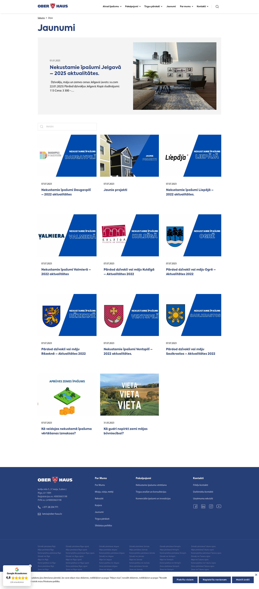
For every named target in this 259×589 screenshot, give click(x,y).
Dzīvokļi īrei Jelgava (106, 556)
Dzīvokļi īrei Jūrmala (136, 556)
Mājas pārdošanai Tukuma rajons (202, 550)
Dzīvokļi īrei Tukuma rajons (200, 556)
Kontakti (201, 7)
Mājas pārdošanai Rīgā (46, 550)
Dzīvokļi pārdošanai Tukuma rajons (203, 546)
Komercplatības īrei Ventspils (170, 563)
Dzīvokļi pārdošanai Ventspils (170, 546)
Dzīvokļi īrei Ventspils (167, 556)
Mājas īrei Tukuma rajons (199, 560)
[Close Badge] (30, 566)
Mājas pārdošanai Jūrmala (138, 550)
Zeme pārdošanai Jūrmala (138, 566)
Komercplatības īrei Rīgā (46, 563)
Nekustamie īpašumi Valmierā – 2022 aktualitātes (66, 272)
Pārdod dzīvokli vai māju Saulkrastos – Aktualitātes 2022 (190, 351)
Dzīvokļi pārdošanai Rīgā (46, 546)
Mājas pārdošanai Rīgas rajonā (76, 550)
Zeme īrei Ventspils (167, 570)
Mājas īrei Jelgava (105, 560)
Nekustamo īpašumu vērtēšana (151, 485)
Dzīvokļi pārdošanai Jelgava (109, 546)
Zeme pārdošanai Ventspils (169, 566)
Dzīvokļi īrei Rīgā (44, 556)
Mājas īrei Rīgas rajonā (74, 560)
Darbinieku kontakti (203, 492)
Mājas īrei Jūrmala (135, 560)
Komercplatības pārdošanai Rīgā (49, 553)
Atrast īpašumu (111, 7)
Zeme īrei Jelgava (105, 570)
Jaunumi (171, 7)
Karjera (98, 505)
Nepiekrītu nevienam (215, 580)
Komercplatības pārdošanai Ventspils (173, 553)
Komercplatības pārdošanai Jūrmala (142, 553)
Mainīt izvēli (243, 580)
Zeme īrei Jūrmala (135, 570)
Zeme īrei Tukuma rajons (200, 570)
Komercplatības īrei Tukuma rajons (203, 563)
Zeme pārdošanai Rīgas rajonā (76, 566)
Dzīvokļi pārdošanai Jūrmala (139, 546)
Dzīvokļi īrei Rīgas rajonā (74, 556)
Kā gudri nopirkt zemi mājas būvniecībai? (125, 431)
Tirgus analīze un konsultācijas (151, 492)
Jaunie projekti (115, 190)
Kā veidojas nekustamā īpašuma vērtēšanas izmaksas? (66, 431)
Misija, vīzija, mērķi (104, 492)
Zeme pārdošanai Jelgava (108, 566)
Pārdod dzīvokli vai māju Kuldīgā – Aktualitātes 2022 (129, 272)
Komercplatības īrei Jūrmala (139, 563)
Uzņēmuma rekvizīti (203, 499)
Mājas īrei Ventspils (166, 560)
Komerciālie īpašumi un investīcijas (153, 499)
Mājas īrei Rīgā (43, 560)
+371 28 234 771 (50, 507)
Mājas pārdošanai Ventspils (169, 550)
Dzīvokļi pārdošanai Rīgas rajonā (77, 546)
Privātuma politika (51, 581)
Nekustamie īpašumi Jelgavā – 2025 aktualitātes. (85, 70)
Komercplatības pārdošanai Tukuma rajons (206, 553)
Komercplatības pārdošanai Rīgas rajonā (80, 553)
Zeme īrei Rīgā (43, 570)
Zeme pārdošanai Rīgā (46, 566)
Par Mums (100, 485)
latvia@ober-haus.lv (52, 514)
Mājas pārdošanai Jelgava (108, 550)
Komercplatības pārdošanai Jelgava (111, 553)
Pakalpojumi (131, 7)
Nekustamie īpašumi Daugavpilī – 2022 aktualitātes (66, 192)
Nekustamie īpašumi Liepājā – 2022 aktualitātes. (189, 192)
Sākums (41, 18)
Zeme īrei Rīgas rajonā (74, 570)
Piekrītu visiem (185, 580)
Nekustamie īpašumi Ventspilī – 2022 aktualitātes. (128, 351)
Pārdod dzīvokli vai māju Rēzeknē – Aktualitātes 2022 (63, 351)
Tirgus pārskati (152, 7)
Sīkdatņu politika (103, 526)
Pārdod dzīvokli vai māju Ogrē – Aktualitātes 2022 (191, 272)
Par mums (185, 7)
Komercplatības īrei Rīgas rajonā (77, 563)
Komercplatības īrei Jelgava (109, 563)
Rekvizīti (99, 499)
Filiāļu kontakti (200, 485)
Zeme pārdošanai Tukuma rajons (202, 566)
